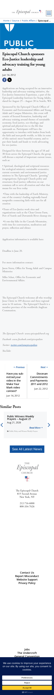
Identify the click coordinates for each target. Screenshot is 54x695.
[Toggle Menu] (49, 13)
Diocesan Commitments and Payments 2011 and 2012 (39, 379)
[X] (9, 80)
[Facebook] (4, 80)
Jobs (27, 649)
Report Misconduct (27, 576)
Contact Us (27, 572)
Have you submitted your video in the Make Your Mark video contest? (15, 382)
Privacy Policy (27, 583)
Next (43, 367)
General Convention (27, 656)
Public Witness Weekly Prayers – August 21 (20, 417)
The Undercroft (27, 653)
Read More (34, 428)
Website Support (27, 579)
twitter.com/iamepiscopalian (24, 345)
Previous (20, 367)
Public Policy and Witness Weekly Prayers (23, 431)
